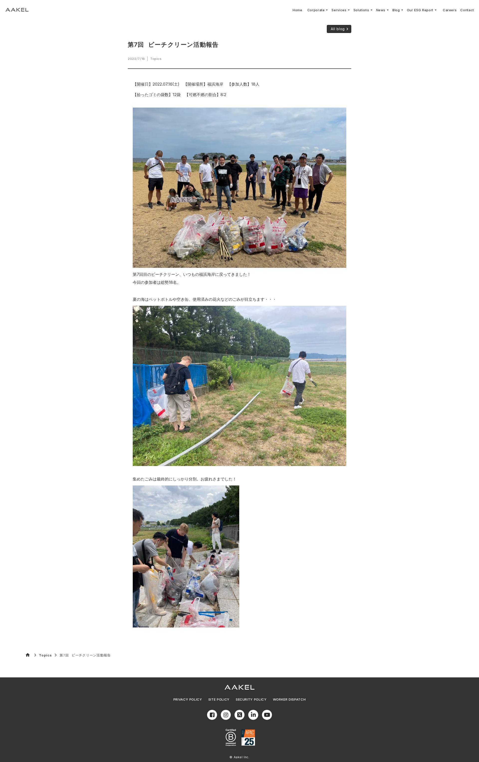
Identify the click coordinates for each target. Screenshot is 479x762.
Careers (450, 10)
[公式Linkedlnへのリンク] (253, 715)
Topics (45, 655)
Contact (467, 10)
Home (297, 10)
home (27, 654)
